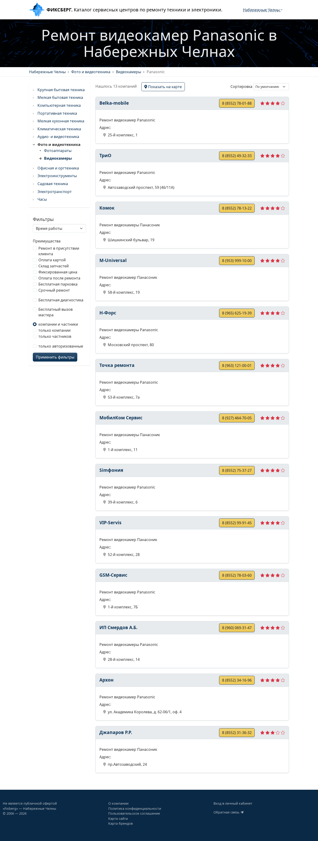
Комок (107, 208)
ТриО (105, 155)
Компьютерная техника (59, 105)
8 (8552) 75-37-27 (237, 470)
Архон (106, 680)
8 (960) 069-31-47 (237, 627)
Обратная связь (226, 812)
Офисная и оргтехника (58, 168)
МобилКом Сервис (120, 417)
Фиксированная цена (57, 272)
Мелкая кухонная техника (60, 121)
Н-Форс (107, 313)
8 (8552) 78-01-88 (237, 103)
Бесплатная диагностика (60, 300)
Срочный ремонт (54, 290)
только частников (54, 336)
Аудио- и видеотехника (58, 136)
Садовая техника (52, 183)
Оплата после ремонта (59, 278)
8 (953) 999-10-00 (237, 260)
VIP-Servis (110, 522)
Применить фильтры (55, 357)
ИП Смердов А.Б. (118, 627)
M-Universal (113, 260)
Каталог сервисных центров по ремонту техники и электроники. (134, 10)
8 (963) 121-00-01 (237, 365)
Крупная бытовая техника (61, 89)
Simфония (111, 470)
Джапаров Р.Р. (115, 732)
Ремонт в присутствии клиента (58, 251)
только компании (54, 330)
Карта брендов (120, 823)
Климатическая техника (59, 128)
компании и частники (58, 324)
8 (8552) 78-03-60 (237, 575)
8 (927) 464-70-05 (237, 417)
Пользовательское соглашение (134, 813)
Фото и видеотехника (90, 71)
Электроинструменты (57, 175)
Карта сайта (118, 818)
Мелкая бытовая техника (60, 97)
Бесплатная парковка (58, 284)
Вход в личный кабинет (232, 803)
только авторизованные (60, 346)
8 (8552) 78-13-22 (237, 208)
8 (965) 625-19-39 (237, 313)
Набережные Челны (262, 9)
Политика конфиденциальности (134, 808)
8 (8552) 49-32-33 (237, 155)
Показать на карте (164, 86)
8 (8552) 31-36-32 (237, 732)
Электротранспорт (54, 191)
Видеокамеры (128, 71)
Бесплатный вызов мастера (55, 312)
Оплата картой (52, 259)
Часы (42, 199)
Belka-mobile (114, 103)
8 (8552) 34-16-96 (237, 680)
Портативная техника (57, 113)
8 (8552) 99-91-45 (237, 522)
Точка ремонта (117, 365)
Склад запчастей (53, 266)
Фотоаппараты (57, 150)
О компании (118, 803)
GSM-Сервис (113, 575)
